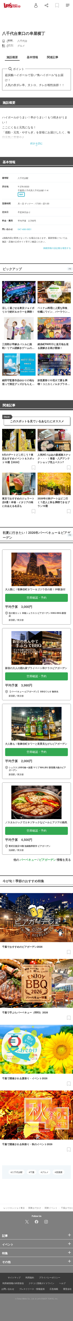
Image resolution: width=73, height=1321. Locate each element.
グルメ (45, 1172)
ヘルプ (62, 1283)
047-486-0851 (25, 229)
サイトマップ (14, 1277)
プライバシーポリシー (49, 1277)
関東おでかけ (34, 1207)
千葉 (32, 1172)
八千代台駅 (17, 1172)
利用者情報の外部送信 (13, 1283)
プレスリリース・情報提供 (32, 1288)
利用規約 (30, 1277)
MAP (21, 194)
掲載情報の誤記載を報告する (57, 247)
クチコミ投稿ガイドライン (41, 1283)
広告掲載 (54, 1288)
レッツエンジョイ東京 (14, 1207)
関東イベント (51, 1207)
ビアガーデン (47, 860)
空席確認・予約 (36, 597)
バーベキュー (28, 860)
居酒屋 (59, 1172)
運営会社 (67, 1288)
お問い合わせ (7, 1288)
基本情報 (9, 162)
